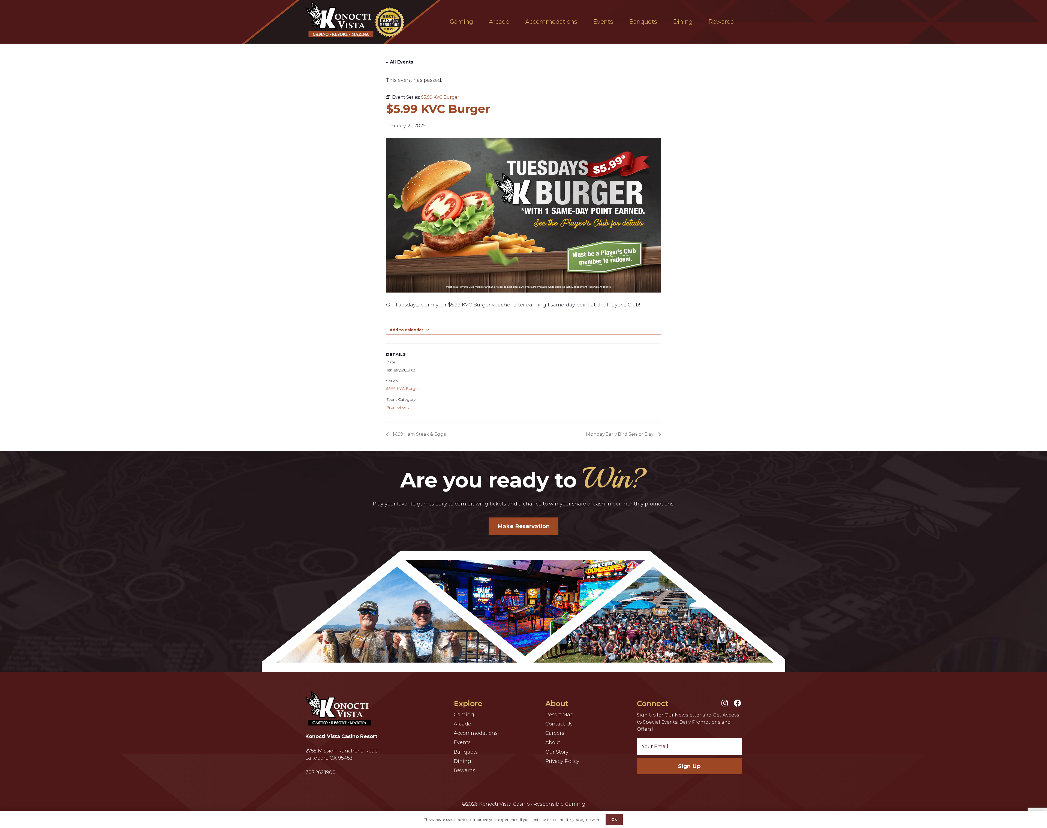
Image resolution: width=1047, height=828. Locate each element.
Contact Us (559, 724)
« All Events (399, 62)
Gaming (464, 715)
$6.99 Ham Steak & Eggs (418, 434)
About (552, 742)
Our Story (556, 752)
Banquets (466, 752)
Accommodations (476, 733)
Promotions (397, 407)
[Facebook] (737, 703)
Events (462, 742)
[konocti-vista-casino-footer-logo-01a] (338, 708)
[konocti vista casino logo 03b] (356, 19)
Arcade (462, 724)
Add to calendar (406, 329)
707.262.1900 (320, 772)
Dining (462, 761)
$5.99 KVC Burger (402, 388)
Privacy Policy (562, 761)
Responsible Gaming (559, 804)
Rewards (464, 770)
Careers (554, 733)
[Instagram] (725, 703)
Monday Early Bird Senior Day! (621, 434)
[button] (477, 22)
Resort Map (559, 715)
